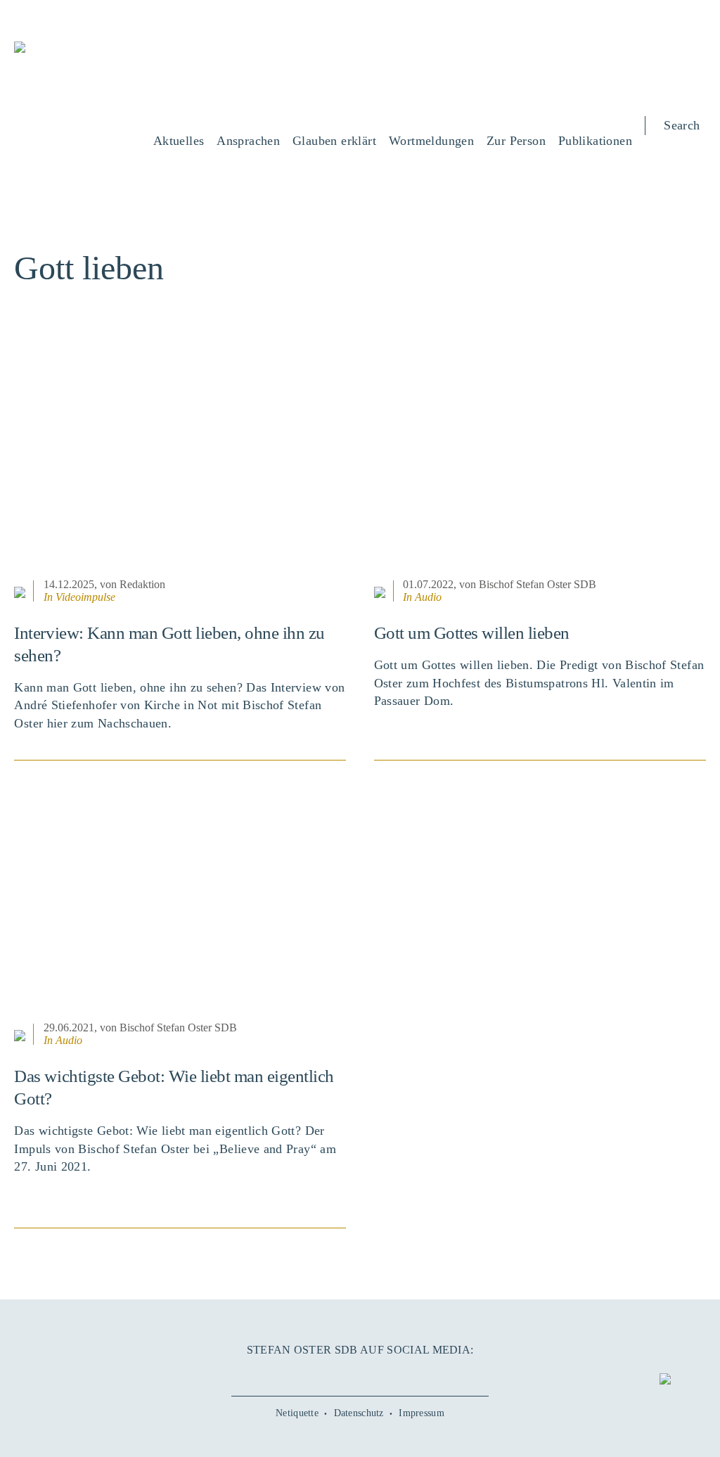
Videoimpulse (85, 597)
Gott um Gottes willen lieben (472, 632)
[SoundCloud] (382, 1374)
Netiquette (297, 1413)
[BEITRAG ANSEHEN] (180, 463)
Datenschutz (359, 1413)
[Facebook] (316, 1374)
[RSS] (404, 1374)
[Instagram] (360, 1374)
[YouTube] (337, 1374)
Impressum (421, 1413)
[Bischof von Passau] (98, 57)
